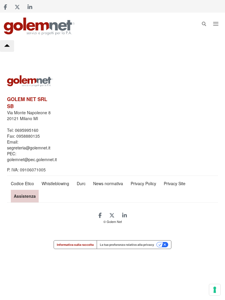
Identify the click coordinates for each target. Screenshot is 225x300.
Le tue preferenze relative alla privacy (127, 244)
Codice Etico (22, 183)
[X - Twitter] (17, 6)
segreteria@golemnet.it (28, 148)
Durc (81, 183)
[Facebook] (5, 6)
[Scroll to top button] (7, 46)
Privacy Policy (143, 183)
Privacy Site (174, 183)
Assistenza (25, 196)
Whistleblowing (55, 183)
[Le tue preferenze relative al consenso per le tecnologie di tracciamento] (214, 289)
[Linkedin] (30, 6)
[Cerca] (203, 25)
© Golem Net (112, 221)
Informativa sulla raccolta (75, 244)
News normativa (108, 183)
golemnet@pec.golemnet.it (32, 159)
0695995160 (26, 130)
